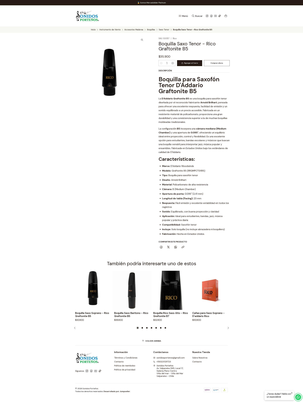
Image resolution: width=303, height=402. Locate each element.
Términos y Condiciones (125, 357)
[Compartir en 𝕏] (168, 247)
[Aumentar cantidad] (172, 63)
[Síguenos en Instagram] (207, 16)
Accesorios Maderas (133, 30)
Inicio (93, 30)
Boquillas (151, 30)
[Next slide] (228, 327)
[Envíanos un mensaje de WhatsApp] (298, 397)
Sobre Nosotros (199, 357)
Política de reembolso (124, 365)
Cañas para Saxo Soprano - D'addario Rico (208, 314)
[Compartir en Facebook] (161, 247)
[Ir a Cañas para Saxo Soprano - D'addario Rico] (210, 290)
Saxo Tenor (164, 30)
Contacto (119, 361)
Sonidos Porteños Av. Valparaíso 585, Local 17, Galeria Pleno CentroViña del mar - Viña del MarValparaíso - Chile (170, 370)
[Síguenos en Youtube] (215, 16)
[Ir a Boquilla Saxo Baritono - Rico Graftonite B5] (132, 290)
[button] (137, 327)
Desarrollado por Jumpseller (117, 391)
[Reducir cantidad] (161, 63)
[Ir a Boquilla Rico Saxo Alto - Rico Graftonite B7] (171, 290)
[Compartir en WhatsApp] (175, 247)
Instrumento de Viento (110, 30)
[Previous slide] (75, 327)
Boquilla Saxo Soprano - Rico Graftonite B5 (92, 314)
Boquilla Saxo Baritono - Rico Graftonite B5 (131, 314)
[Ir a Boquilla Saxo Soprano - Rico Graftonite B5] (92, 290)
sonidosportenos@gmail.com (171, 357)
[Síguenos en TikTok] (219, 16)
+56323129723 (163, 361)
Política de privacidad (124, 369)
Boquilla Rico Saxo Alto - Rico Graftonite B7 (170, 314)
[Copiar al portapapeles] (182, 247)
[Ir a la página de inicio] (87, 16)
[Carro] (226, 16)
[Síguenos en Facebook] (211, 16)
